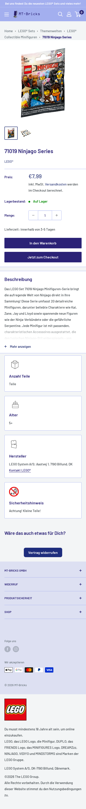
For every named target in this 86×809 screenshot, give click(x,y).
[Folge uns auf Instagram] (16, 649)
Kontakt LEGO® (20, 470)
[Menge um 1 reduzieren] (33, 215)
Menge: (9, 215)
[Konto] (69, 14)
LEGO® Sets (26, 31)
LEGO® (8, 161)
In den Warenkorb (43, 243)
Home (8, 31)
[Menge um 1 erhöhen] (56, 215)
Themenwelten (51, 31)
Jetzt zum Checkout (43, 257)
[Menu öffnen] (6, 14)
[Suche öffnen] (60, 14)
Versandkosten (56, 184)
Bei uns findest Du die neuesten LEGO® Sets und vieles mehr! (43, 3)
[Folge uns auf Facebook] (7, 649)
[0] (78, 14)
